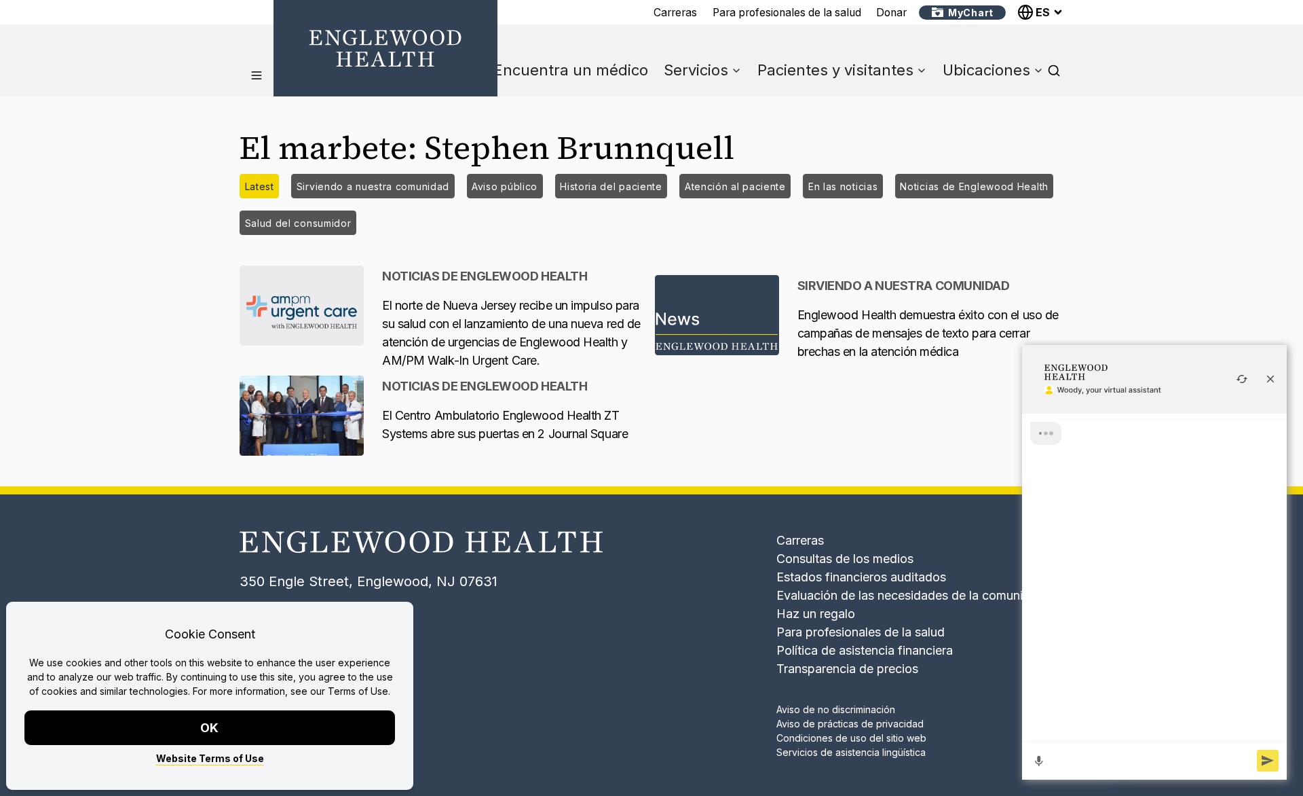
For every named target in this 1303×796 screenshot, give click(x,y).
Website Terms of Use (210, 758)
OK (210, 728)
